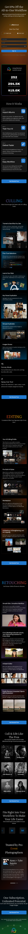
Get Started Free (14, 181)
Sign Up (14, 51)
